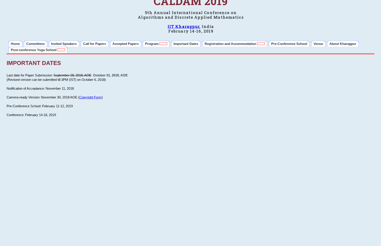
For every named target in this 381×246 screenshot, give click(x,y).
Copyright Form (90, 97)
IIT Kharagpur (184, 26)
